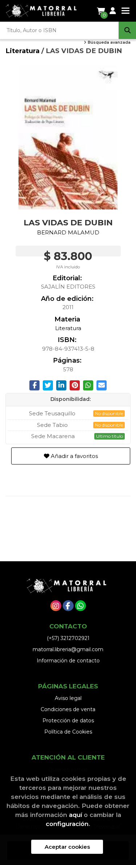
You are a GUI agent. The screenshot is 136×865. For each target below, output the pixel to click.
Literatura (23, 51)
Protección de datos (68, 720)
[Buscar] (127, 30)
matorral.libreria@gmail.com (68, 649)
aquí (75, 814)
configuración (67, 823)
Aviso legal (68, 698)
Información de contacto (68, 660)
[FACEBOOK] (68, 605)
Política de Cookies (68, 731)
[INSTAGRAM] (55, 605)
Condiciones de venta (68, 709)
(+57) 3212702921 (68, 638)
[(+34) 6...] (80, 605)
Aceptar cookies (67, 846)
